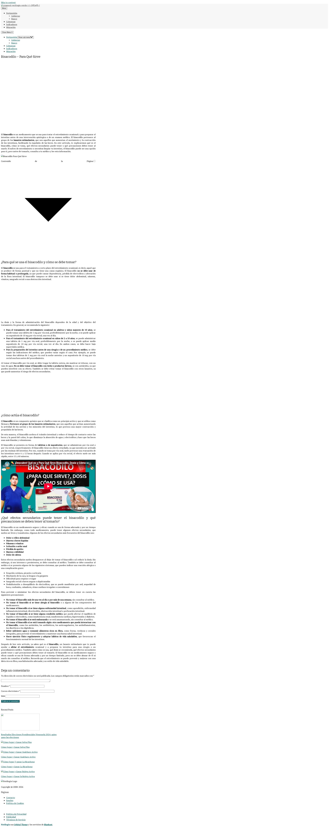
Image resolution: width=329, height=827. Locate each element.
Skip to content (8, 2)
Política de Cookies (15, 803)
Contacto (10, 797)
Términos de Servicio (16, 819)
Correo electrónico (10, 691)
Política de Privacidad (16, 814)
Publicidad (11, 816)
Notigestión (11, 13)
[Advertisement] (48, 77)
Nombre (5, 686)
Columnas (10, 21)
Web (3, 696)
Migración (11, 27)
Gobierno (15, 16)
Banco (14, 18)
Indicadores (11, 24)
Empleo (9, 800)
